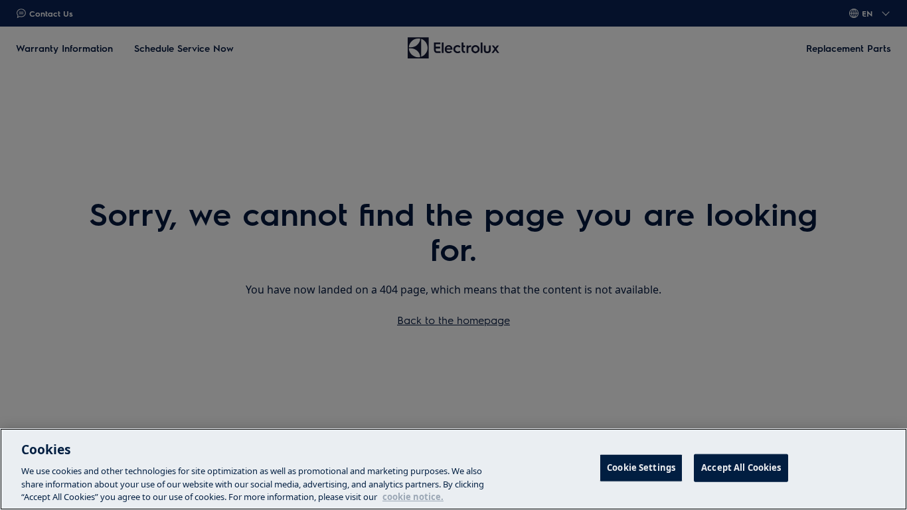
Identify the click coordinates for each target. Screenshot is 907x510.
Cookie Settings (641, 467)
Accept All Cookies (741, 467)
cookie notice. (413, 496)
